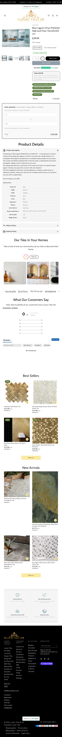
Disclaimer (19, 657)
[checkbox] (47, 345)
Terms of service (22, 731)
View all (31, 457)
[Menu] (5, 15)
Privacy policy (22, 728)
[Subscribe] (57, 645)
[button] (49, 15)
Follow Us (34, 256)
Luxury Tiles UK (15, 722)
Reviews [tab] (7, 340)
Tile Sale (31, 671)
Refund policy (10, 731)
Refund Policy (20, 662)
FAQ (17, 665)
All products (32, 663)
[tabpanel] (31, 356)
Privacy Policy (21, 660)
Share (36, 98)
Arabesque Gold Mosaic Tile (12, 406)
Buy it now (46, 63)
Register (31, 645)
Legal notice (25, 733)
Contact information (13, 733)
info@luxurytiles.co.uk (11, 690)
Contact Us (20, 647)
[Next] (27, 36)
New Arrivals (32, 650)
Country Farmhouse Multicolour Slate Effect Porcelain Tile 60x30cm (45, 525)
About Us (19, 649)
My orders (31, 648)
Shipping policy (11, 728)
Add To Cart (53, 58)
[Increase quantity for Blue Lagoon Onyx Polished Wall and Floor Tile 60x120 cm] (42, 58)
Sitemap (19, 678)
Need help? (56, 98)
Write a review (55, 339)
